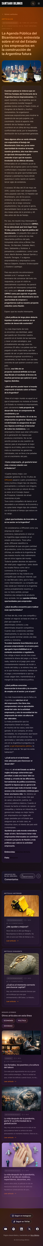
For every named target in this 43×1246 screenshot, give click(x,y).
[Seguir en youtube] (5, 1229)
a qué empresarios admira (21, 746)
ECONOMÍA (8, 1021)
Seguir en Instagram (23, 1216)
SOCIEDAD (8, 1026)
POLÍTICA (22, 1021)
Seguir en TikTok (23, 1221)
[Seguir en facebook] (37, 1229)
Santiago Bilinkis (12, 3)
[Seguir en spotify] (13, 1229)
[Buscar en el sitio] (33, 3)
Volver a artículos (11, 14)
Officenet (8, 480)
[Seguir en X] (29, 1229)
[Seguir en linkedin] (21, 1229)
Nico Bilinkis (35, 1235)
